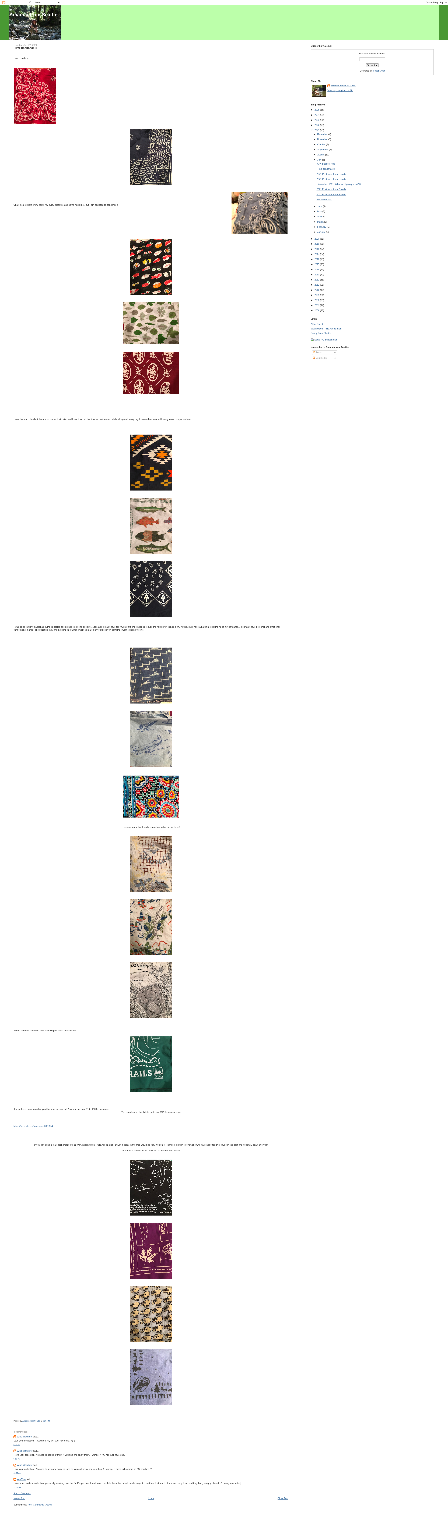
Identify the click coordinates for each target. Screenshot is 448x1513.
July (319, 159)
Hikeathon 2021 (324, 199)
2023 (317, 120)
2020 (317, 238)
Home (151, 1498)
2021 (317, 130)
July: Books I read (326, 163)
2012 (317, 279)
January (321, 232)
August (321, 154)
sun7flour (21, 1479)
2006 (317, 310)
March (320, 222)
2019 (317, 244)
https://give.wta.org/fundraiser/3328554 (33, 1126)
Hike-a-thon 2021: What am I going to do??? (339, 184)
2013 (317, 274)
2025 (317, 109)
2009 (317, 295)
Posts (318, 352)
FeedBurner (379, 70)
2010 (317, 290)
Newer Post (19, 1498)
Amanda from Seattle (33, 14)
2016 (317, 259)
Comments (321, 358)
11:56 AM (17, 1473)
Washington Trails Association (326, 328)
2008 (317, 300)
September (323, 149)
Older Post (283, 1498)
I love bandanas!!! (326, 169)
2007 (317, 305)
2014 (317, 269)
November (322, 139)
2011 (317, 284)
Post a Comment (22, 1493)
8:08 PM (16, 1445)
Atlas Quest (317, 324)
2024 (317, 115)
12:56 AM (17, 1487)
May (319, 211)
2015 (317, 264)
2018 (317, 249)
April (320, 216)
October (321, 144)
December (322, 134)
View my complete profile (340, 90)
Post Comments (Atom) (40, 1504)
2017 (317, 254)
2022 (317, 125)
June (320, 206)
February (322, 227)
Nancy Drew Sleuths (321, 333)
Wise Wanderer (24, 1436)
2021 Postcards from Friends (331, 174)
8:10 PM (16, 1459)
